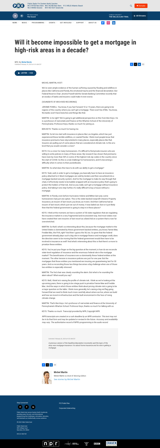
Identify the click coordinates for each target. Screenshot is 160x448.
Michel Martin (27, 62)
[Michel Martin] (47, 377)
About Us (92, 23)
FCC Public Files (64, 403)
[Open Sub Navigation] (19, 23)
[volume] (22, 15)
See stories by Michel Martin (67, 379)
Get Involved (66, 23)
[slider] (25, 16)
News (15, 23)
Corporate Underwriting (67, 408)
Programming (38, 23)
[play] (15, 16)
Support (80, 23)
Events (52, 23)
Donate (142, 6)
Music (24, 23)
